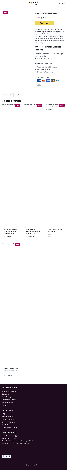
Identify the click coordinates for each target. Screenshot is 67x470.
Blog (3, 414)
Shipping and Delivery (9, 399)
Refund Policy (6, 397)
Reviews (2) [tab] (7, 95)
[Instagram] (9, 456)
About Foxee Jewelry (9, 391)
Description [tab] (18, 95)
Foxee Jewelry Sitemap (9, 427)
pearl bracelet (42, 40)
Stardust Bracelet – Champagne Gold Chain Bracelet (10, 231)
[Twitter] (6, 456)
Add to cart (44, 23)
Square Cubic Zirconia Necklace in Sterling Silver (33, 231)
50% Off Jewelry (7, 416)
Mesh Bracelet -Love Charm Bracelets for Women (11, 371)
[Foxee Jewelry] (33, 3)
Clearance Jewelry (8, 419)
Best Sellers (6, 425)
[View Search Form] (59, 3)
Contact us (5, 394)
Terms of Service (7, 402)
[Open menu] (3, 3)
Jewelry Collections (8, 422)
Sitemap (4, 405)
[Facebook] (3, 456)
